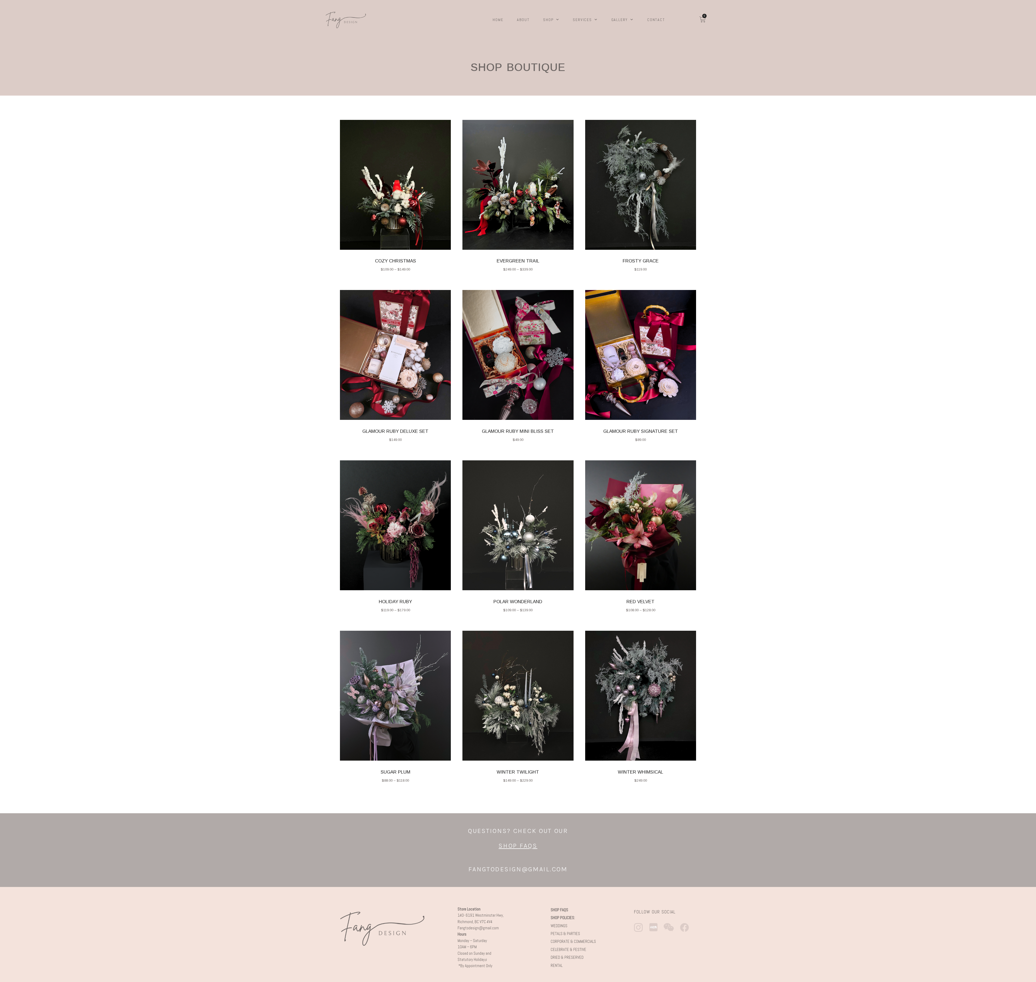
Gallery (619, 19)
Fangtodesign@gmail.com (478, 927)
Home (498, 19)
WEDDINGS (559, 925)
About (523, 19)
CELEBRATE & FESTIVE (568, 949)
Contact (656, 19)
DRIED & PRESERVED (567, 957)
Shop (548, 19)
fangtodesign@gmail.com (517, 869)
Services (582, 19)
